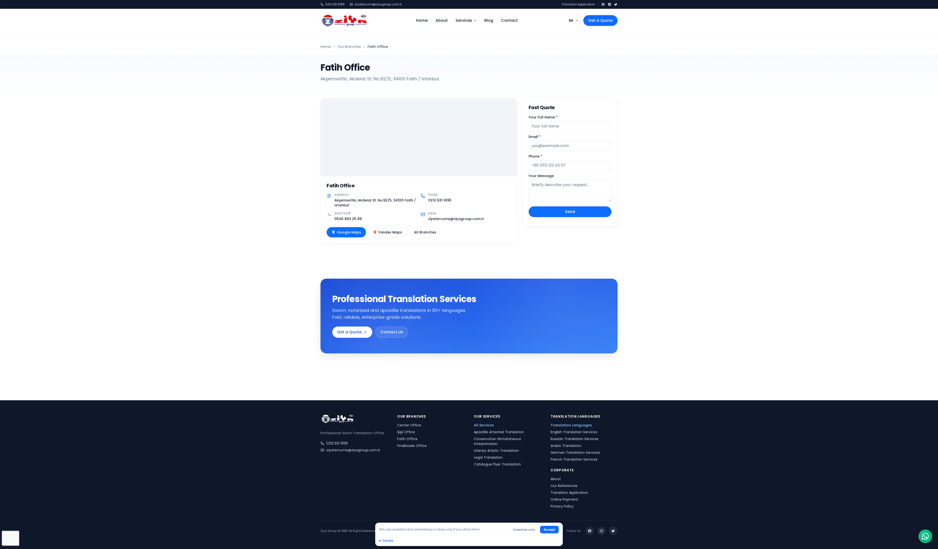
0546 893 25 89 (348, 218)
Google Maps (349, 232)
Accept (549, 529)
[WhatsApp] (925, 536)
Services (464, 20)
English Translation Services (574, 432)
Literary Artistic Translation (496, 450)
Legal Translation (488, 457)
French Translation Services (574, 459)
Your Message (541, 175)
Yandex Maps (390, 232)
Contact (509, 20)
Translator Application (578, 4)
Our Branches (349, 46)
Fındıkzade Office (412, 445)
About (442, 20)
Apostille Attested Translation (499, 432)
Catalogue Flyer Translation (497, 464)
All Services (484, 425)
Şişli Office (406, 432)
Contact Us (391, 332)
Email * (535, 136)
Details (388, 540)
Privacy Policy (562, 506)
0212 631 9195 (335, 4)
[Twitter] (616, 4)
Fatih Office (407, 438)
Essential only (524, 529)
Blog (488, 20)
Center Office (409, 425)
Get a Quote (600, 20)
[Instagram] (609, 4)
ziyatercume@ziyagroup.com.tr (378, 4)
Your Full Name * (543, 117)
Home (422, 20)
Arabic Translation (566, 445)
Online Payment (564, 499)
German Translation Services (575, 452)
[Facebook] (603, 4)
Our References (564, 485)
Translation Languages (571, 425)
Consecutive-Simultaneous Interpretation (497, 441)
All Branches (425, 232)
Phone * (535, 156)
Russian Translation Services (574, 438)
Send (570, 211)
